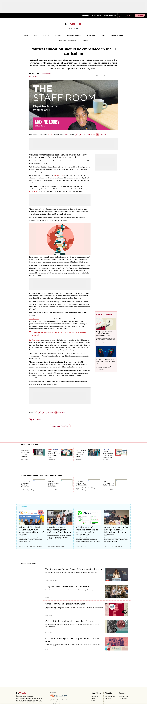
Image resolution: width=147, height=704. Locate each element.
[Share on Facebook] (80, 134)
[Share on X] (84, 134)
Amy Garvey (34, 319)
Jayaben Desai (34, 340)
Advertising (96, 15)
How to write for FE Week (67, 41)
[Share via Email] (93, 134)
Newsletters (123, 698)
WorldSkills (91, 35)
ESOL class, (33, 191)
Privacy (93, 698)
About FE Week (110, 696)
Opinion (46, 35)
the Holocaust (59, 175)
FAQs (93, 700)
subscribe (140, 15)
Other (103, 35)
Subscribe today (124, 696)
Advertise (108, 698)
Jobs (35, 35)
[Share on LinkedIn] (88, 134)
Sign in (128, 15)
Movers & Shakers (74, 35)
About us (85, 15)
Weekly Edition (117, 35)
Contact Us (94, 696)
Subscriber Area (110, 15)
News (26, 35)
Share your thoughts (60, 426)
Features (58, 35)
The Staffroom (83, 41)
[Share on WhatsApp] (76, 134)
